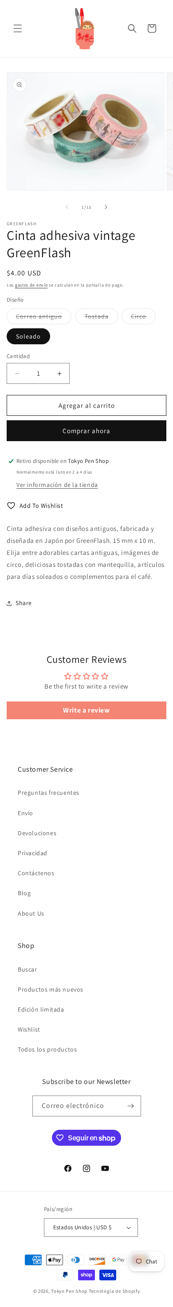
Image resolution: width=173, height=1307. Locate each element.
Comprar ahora (86, 430)
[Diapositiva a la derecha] (106, 207)
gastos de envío (31, 285)
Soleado (28, 336)
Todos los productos (47, 1049)
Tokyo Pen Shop (69, 1291)
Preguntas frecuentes (48, 793)
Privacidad (32, 853)
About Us (31, 913)
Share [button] (24, 603)
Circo (143, 318)
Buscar (27, 969)
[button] (18, 28)
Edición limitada (41, 1009)
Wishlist (29, 1029)
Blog (24, 893)
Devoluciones (37, 833)
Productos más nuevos (50, 989)
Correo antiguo (43, 318)
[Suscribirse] (131, 1106)
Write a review (86, 710)
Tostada (101, 318)
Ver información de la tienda (57, 485)
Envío (25, 813)
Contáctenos (36, 873)
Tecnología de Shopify (114, 1291)
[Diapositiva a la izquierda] (67, 207)
